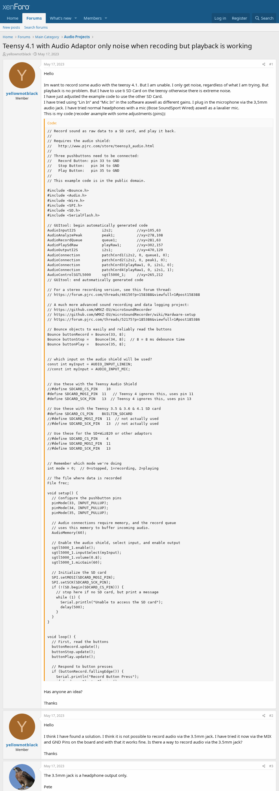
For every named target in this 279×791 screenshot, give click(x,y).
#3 (271, 766)
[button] (76, 18)
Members (93, 18)
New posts (11, 27)
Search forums (36, 27)
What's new (60, 18)
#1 (271, 64)
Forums (34, 18)
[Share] (263, 64)
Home (12, 18)
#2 (271, 715)
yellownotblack (19, 54)
